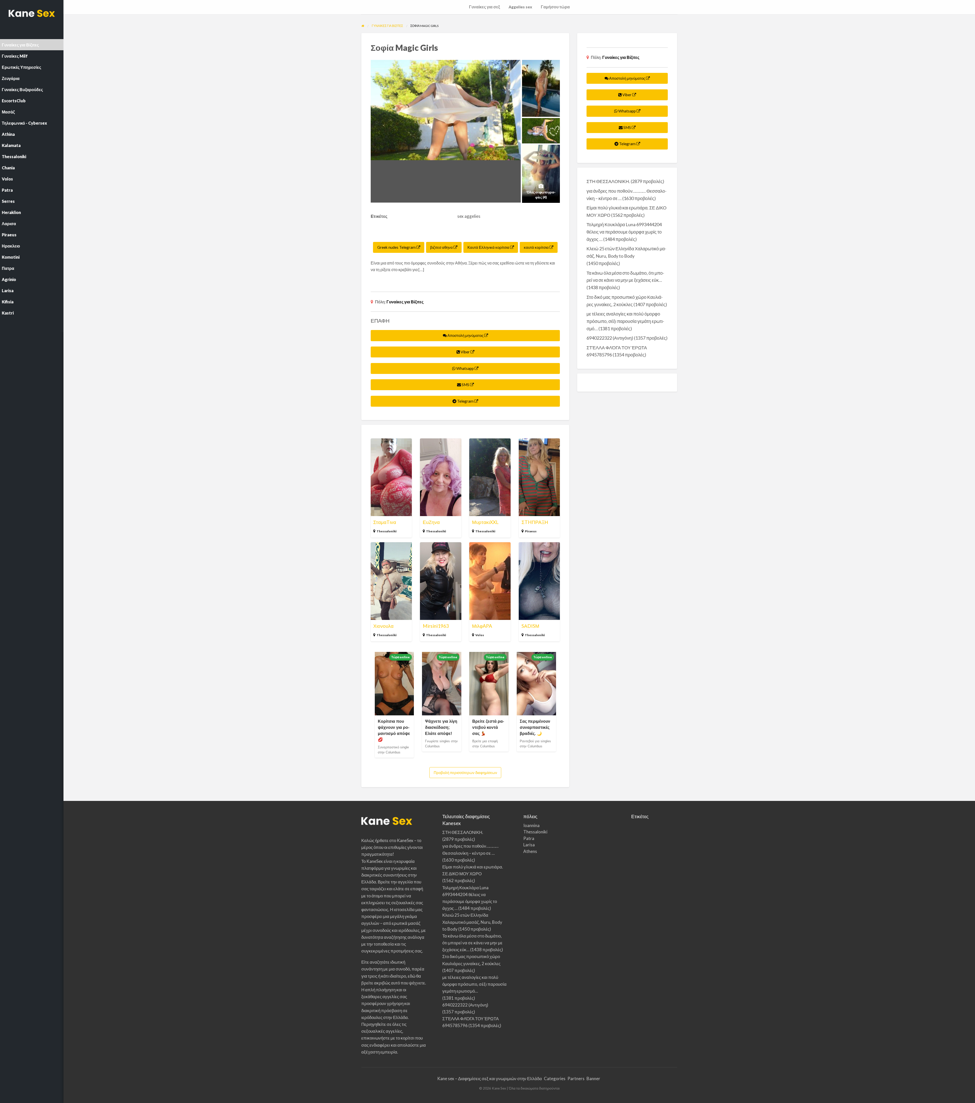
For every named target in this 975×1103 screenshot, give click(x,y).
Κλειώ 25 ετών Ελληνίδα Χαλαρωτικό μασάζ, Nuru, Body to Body (472, 921)
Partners (575, 1078)
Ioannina (531, 825)
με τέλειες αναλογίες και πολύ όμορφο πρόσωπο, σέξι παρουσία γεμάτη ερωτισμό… (625, 321)
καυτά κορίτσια (536, 247)
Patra (528, 838)
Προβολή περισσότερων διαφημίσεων (465, 772)
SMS (465, 384)
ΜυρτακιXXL (485, 522)
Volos (479, 635)
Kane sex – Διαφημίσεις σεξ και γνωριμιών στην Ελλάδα (489, 1078)
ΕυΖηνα (431, 522)
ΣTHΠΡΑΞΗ (535, 522)
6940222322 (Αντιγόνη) (610, 338)
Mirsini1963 (436, 626)
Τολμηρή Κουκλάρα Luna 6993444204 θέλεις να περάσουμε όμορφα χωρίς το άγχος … (624, 232)
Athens (530, 851)
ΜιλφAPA (482, 626)
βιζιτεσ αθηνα (441, 247)
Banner (593, 1078)
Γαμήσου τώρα (555, 7)
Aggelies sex (520, 7)
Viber (465, 352)
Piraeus (531, 531)
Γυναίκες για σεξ (484, 7)
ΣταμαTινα (384, 522)
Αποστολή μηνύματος (465, 335)
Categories (554, 1078)
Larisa (529, 845)
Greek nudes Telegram (396, 247)
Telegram (465, 401)
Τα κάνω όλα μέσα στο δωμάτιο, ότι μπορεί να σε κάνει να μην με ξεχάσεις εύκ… (472, 942)
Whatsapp (465, 368)
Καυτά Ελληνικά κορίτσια (488, 247)
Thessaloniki (387, 531)
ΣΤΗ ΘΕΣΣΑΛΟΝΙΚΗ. (608, 181)
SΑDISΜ (530, 626)
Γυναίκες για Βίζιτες (405, 301)
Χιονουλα (383, 626)
